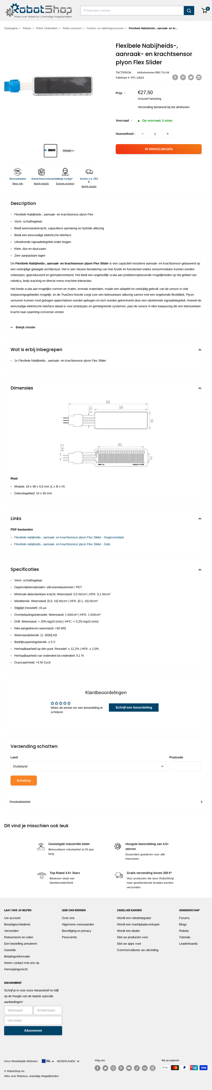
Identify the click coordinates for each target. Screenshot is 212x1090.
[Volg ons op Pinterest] (121, 1068)
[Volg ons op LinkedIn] (145, 1068)
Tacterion (123, 72)
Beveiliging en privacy (76, 930)
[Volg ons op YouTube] (129, 1068)
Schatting (24, 780)
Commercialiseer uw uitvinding (137, 950)
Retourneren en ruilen (18, 937)
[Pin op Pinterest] (183, 77)
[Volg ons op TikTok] (137, 1068)
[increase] (167, 133)
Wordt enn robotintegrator (134, 918)
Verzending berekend (152, 107)
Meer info (17, 183)
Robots (27, 28)
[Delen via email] (199, 77)
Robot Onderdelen (47, 28)
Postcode (176, 757)
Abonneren (33, 1030)
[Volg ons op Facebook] (97, 1068)
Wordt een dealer (128, 930)
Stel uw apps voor (129, 943)
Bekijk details (41, 183)
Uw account (12, 918)
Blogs (183, 924)
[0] (204, 10)
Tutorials (184, 937)
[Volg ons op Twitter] (105, 1068)
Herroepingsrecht (16, 969)
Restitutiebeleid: (20, 801)
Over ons (68, 918)
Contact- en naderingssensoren (105, 28)
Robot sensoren (72, 28)
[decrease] (142, 133)
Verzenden (11, 930)
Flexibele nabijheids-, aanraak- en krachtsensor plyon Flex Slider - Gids (62, 544)
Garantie (10, 950)
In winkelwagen (159, 149)
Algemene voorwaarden (78, 924)
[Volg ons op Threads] (152, 1068)
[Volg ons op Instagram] (113, 1068)
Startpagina (11, 28)
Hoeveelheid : (125, 133)
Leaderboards (188, 943)
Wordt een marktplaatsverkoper (138, 924)
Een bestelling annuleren (20, 943)
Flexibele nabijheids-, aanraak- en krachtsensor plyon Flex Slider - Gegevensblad (69, 537)
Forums (184, 918)
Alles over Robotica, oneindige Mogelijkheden (31, 1076)
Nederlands (67, 1061)
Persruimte (69, 937)
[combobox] (132, 10)
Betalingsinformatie (17, 956)
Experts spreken (65, 183)
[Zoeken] (189, 10)
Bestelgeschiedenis (17, 924)
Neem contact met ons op (21, 963)
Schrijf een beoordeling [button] (134, 707)
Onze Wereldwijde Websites (21, 1061)
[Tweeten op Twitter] (191, 77)
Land (14, 757)
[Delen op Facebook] (175, 77)
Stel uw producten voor (132, 937)
